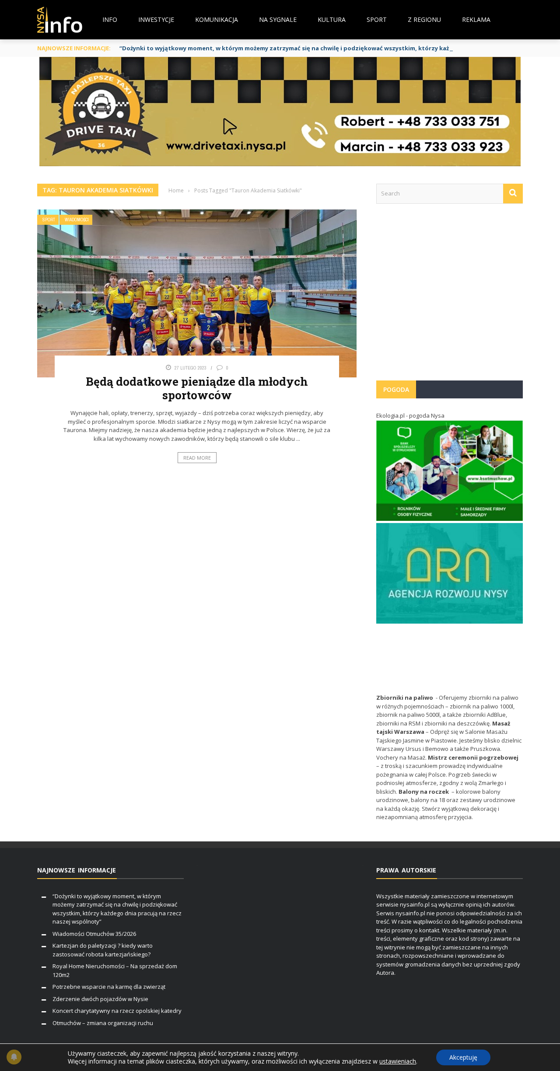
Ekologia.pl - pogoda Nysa (410, 415)
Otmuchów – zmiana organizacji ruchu (102, 1023)
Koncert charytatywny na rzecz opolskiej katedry (117, 1011)
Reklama (476, 19)
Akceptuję (463, 1057)
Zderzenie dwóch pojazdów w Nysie (100, 999)
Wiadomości (77, 220)
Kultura (332, 19)
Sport (377, 19)
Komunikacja (216, 19)
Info (109, 19)
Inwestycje (156, 19)
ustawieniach (397, 1061)
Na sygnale (278, 19)
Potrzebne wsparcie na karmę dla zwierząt (108, 987)
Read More (197, 457)
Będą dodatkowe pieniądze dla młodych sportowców (197, 388)
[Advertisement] (449, 296)
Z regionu (424, 19)
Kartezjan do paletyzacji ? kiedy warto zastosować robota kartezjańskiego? (102, 950)
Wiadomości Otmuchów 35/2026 (94, 934)
